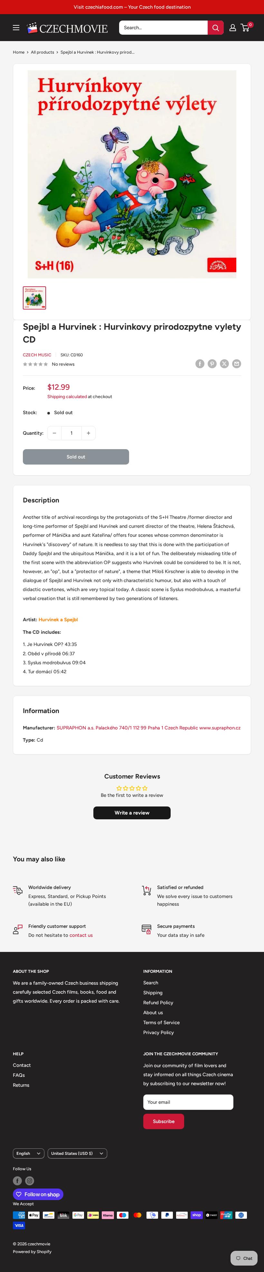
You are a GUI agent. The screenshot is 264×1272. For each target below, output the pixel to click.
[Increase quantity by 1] (88, 433)
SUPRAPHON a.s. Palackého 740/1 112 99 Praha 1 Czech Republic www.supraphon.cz (148, 728)
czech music (37, 355)
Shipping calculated (67, 396)
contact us (81, 935)
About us (153, 1012)
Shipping (153, 993)
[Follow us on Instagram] (29, 1180)
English (23, 1153)
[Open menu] (16, 27)
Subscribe (163, 1121)
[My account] (233, 27)
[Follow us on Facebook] (17, 1180)
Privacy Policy (158, 1032)
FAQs (19, 1075)
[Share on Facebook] (199, 363)
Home (18, 52)
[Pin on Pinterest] (212, 363)
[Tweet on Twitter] (224, 363)
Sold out (76, 457)
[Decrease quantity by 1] (54, 433)
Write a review (132, 813)
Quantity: (33, 433)
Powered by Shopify (32, 1251)
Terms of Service (161, 1022)
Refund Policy (158, 1003)
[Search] (216, 28)
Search (150, 983)
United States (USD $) (72, 1153)
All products (42, 52)
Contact (22, 1065)
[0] (245, 27)
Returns (21, 1085)
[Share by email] (236, 363)
